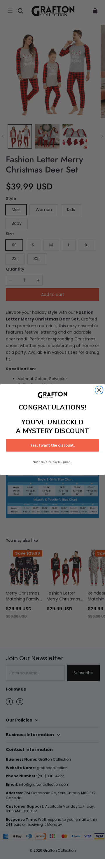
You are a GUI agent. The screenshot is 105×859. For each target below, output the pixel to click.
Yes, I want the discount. (52, 445)
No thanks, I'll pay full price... (52, 462)
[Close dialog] (99, 390)
